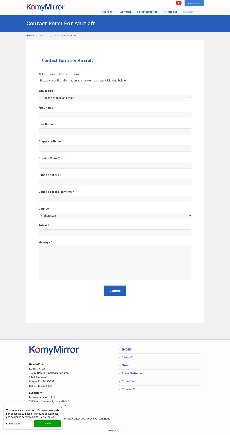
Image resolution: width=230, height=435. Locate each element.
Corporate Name (51, 141)
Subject (44, 225)
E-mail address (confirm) (56, 192)
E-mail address (50, 175)
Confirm (115, 291)
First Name (47, 108)
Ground (125, 12)
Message (45, 242)
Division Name (49, 158)
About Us (170, 12)
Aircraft (108, 12)
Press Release (147, 12)
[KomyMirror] (47, 7)
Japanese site (194, 3)
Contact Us (191, 12)
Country (44, 209)
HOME (126, 349)
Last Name (47, 124)
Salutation (46, 91)
